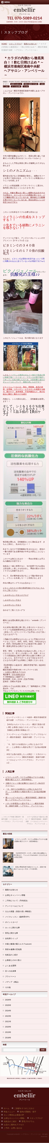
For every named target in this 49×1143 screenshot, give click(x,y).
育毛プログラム (28, 1121)
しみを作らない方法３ (12, 605)
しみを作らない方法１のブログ (15, 595)
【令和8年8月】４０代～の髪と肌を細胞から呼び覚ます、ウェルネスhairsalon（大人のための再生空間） (30, 855)
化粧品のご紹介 (11, 955)
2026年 (8, 1000)
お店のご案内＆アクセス (14, 1125)
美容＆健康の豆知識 (30, 84)
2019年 (8, 1032)
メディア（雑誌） (12, 982)
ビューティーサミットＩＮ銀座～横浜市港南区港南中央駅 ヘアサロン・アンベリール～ (26, 718)
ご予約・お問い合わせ (13, 1128)
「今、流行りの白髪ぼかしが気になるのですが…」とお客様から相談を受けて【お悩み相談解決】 (25, 791)
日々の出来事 (16, 86)
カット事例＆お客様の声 (14, 1115)
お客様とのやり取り (13, 960)
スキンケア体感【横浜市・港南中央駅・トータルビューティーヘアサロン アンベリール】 (12, 819)
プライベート (10, 976)
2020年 (8, 1027)
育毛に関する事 (11, 933)
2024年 (8, 1011)
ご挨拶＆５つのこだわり (24, 1108)
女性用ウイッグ (11, 938)
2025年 (8, 1005)
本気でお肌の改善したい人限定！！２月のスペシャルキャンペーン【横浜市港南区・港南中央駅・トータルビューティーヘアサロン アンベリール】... (26, 758)
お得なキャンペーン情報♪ (14, 1118)
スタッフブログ (36, 1118)
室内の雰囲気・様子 (28, 1112)
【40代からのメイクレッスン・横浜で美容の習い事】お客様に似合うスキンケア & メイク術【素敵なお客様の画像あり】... (25, 727)
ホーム (6, 1108)
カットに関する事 (12, 928)
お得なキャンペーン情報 (15, 895)
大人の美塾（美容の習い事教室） (19, 911)
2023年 (8, 1016)
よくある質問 (10, 966)
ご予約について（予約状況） (17, 901)
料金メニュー (9, 1112)
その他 (26, 86)
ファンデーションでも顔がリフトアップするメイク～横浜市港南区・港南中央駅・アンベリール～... (26, 737)
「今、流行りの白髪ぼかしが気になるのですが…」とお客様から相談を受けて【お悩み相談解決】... (26, 747)
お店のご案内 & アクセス (15, 672)
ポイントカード (11, 922)
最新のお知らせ (16, 84)
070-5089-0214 (18, 674)
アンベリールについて (14, 906)
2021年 (8, 1021)
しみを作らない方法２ (12, 600)
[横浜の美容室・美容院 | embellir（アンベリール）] (24, 11)
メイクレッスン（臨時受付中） (18, 917)
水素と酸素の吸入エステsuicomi (18, 944)
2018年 (8, 1038)
